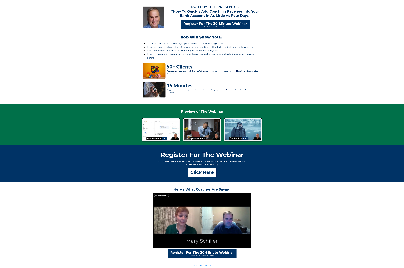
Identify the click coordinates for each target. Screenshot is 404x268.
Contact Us (207, 265)
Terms (201, 265)
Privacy (195, 265)
